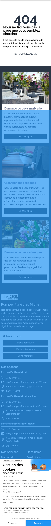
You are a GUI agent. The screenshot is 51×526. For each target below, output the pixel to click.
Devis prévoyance (25, 349)
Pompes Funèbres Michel (14, 372)
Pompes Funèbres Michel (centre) (18, 396)
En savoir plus (25, 136)
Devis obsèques (25, 342)
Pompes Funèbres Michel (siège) (18, 423)
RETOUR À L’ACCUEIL (25, 54)
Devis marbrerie (26, 356)
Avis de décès (34, 457)
